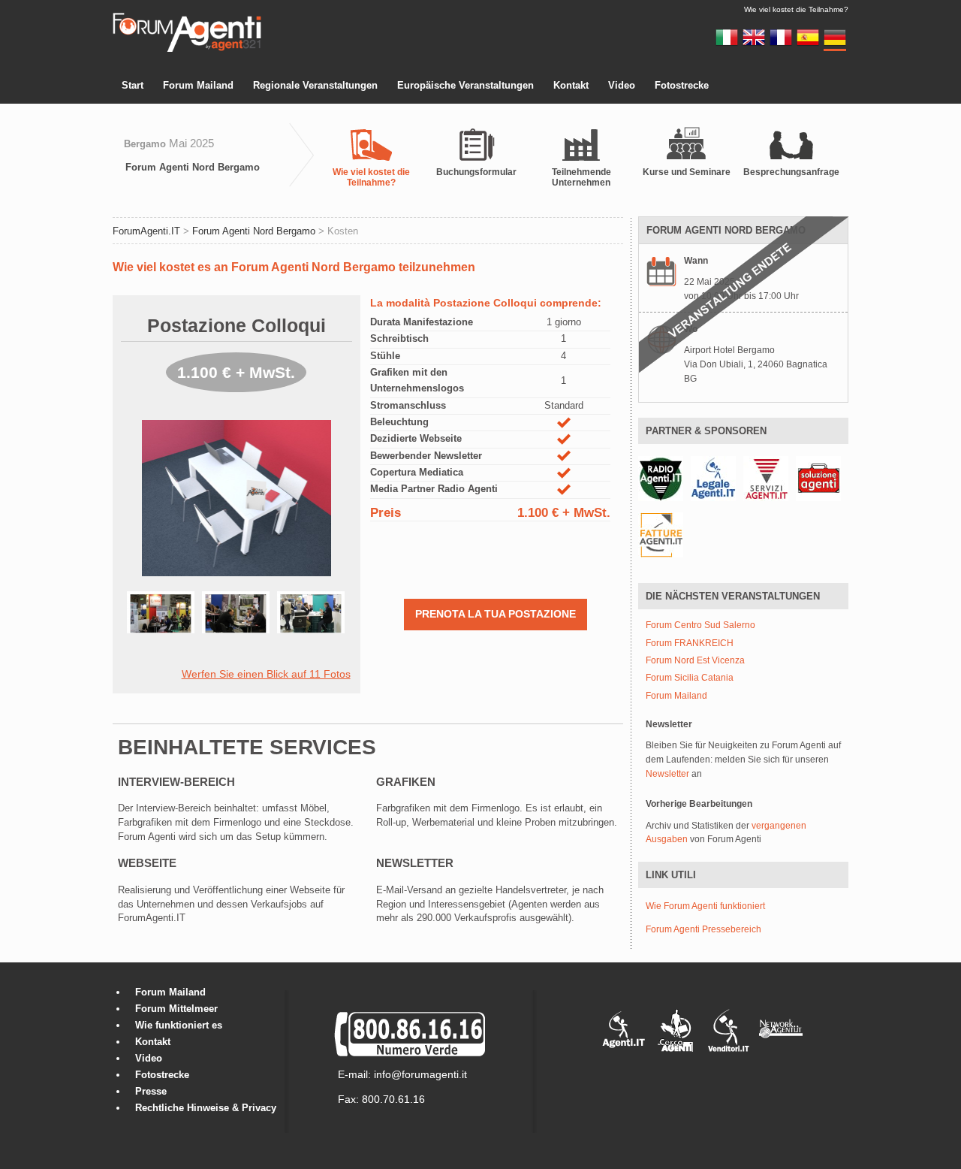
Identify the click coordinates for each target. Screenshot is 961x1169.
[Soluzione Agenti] (818, 477)
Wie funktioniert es (178, 1025)
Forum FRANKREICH (690, 643)
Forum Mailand (198, 85)
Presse (151, 1091)
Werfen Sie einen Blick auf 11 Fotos (266, 674)
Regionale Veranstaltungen (315, 85)
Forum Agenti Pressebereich (703, 929)
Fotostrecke (682, 85)
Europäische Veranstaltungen (465, 85)
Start (132, 85)
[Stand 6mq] (164, 627)
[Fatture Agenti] (660, 534)
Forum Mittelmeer (176, 1008)
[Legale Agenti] (713, 477)
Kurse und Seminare (687, 172)
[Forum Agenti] (187, 50)
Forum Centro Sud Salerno (700, 625)
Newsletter (667, 774)
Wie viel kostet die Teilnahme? (371, 177)
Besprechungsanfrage (791, 172)
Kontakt (571, 85)
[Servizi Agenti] (765, 477)
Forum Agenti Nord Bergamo (192, 167)
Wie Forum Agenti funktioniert (705, 906)
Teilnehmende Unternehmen (581, 177)
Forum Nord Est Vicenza (695, 661)
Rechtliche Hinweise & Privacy (205, 1107)
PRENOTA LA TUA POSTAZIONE (495, 614)
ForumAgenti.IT (146, 231)
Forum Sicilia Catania (690, 678)
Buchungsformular (476, 172)
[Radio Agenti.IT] (660, 477)
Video (621, 85)
